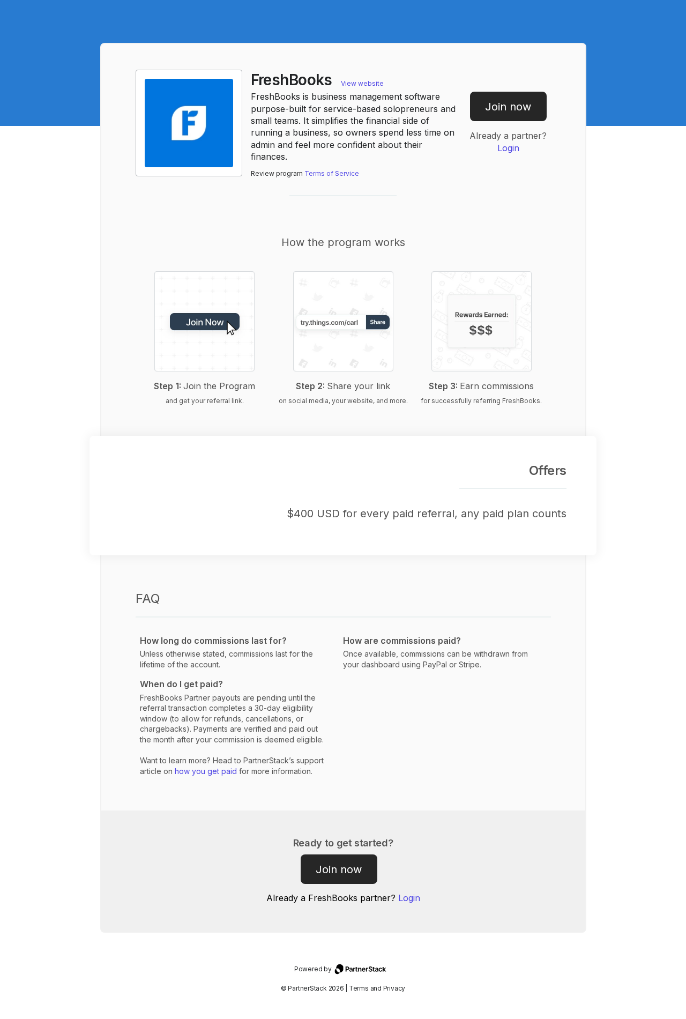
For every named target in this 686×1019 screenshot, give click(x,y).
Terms (359, 988)
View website (362, 83)
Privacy (394, 988)
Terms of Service (331, 173)
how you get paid (206, 771)
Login (508, 148)
